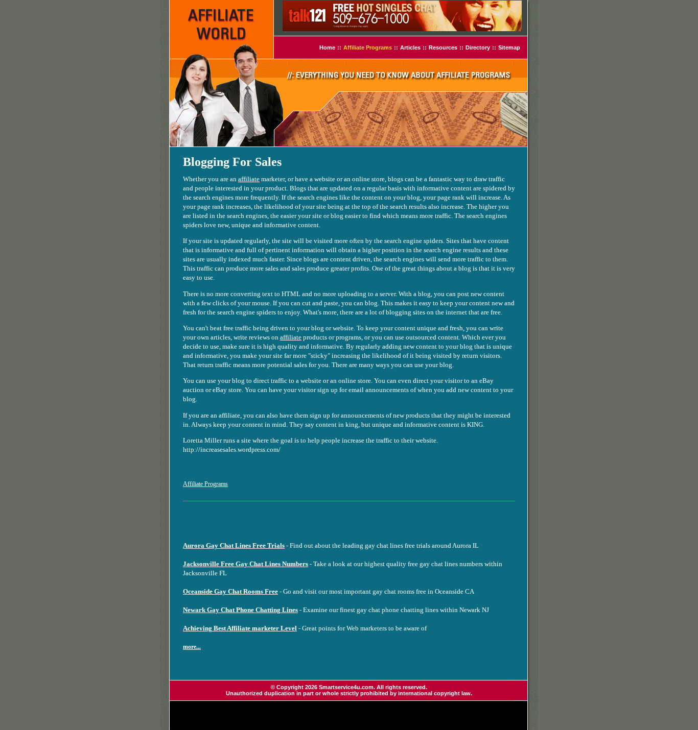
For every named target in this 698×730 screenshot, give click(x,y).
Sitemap (509, 47)
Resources (443, 47)
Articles (410, 47)
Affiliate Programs (367, 47)
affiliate (249, 179)
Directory (478, 47)
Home (327, 47)
